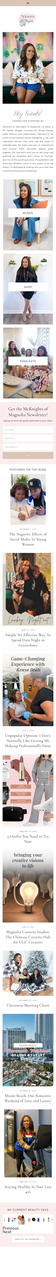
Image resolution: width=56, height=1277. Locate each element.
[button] (28, 3)
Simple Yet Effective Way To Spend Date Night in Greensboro (28, 640)
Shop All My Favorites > (28, 1239)
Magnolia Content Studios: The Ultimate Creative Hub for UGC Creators (28, 937)
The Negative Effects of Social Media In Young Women (28, 539)
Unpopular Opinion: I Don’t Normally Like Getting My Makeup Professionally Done (28, 740)
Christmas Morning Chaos (28, 1005)
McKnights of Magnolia (28, 18)
